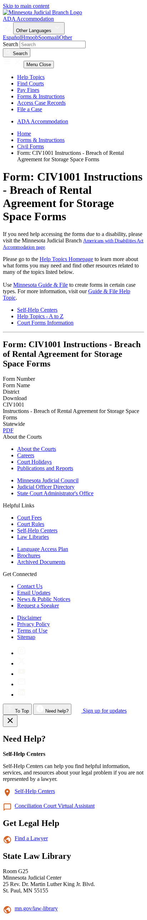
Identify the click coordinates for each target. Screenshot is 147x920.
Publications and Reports (45, 468)
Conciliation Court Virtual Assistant (55, 806)
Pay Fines (28, 90)
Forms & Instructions (41, 96)
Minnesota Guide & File (40, 285)
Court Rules (30, 524)
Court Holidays (34, 462)
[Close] (10, 721)
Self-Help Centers (37, 310)
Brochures (28, 555)
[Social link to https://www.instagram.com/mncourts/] (21, 653)
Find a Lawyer (31, 838)
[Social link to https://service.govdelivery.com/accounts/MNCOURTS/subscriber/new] (21, 684)
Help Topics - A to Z (40, 316)
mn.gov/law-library (36, 908)
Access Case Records (41, 103)
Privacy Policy (33, 624)
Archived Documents (41, 562)
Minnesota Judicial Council (47, 480)
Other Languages (34, 30)
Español (12, 37)
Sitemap (26, 637)
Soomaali (48, 37)
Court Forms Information (45, 323)
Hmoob (29, 37)
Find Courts (30, 83)
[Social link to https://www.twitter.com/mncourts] (21, 663)
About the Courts (36, 449)
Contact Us (29, 586)
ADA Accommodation (28, 19)
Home (24, 134)
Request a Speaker (38, 605)
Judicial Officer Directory (46, 487)
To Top (21, 711)
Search (10, 44)
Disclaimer (29, 618)
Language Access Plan (42, 549)
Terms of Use (32, 631)
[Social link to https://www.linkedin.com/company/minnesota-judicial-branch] (21, 695)
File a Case (29, 109)
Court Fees (29, 518)
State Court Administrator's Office (55, 493)
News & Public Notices (43, 599)
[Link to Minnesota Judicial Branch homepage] (42, 12)
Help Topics (31, 77)
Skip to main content (26, 6)
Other (65, 37)
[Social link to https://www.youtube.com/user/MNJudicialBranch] (21, 674)
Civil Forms (30, 146)
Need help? (56, 711)
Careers (25, 455)
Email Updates (33, 593)
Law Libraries (33, 537)
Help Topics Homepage (66, 259)
